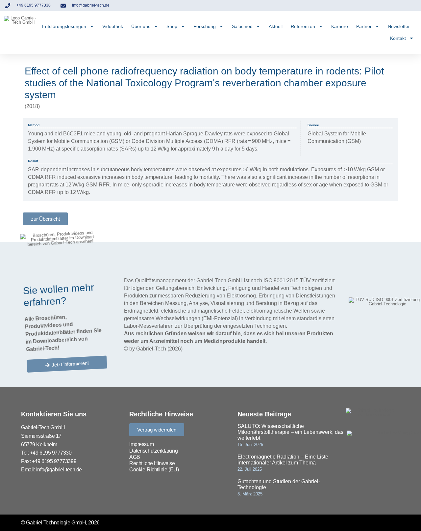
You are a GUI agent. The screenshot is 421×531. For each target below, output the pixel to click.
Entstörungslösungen (64, 26)
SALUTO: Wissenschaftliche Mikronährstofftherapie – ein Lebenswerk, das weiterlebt (290, 432)
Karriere (339, 26)
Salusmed (242, 26)
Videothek (112, 26)
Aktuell (276, 26)
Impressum (141, 444)
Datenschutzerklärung (153, 451)
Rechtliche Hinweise (152, 463)
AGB (134, 457)
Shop (171, 26)
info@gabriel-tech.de (59, 469)
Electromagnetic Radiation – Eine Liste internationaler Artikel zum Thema (282, 459)
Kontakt (398, 38)
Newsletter (399, 26)
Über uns (140, 26)
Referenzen (303, 26)
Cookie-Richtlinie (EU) (154, 469)
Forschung (204, 26)
